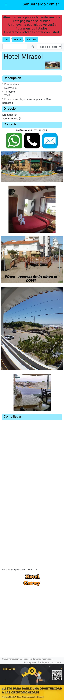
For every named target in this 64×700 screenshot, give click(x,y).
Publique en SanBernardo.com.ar (42, 662)
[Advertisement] (32, 625)
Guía (6, 39)
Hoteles (17, 39)
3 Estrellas (32, 39)
